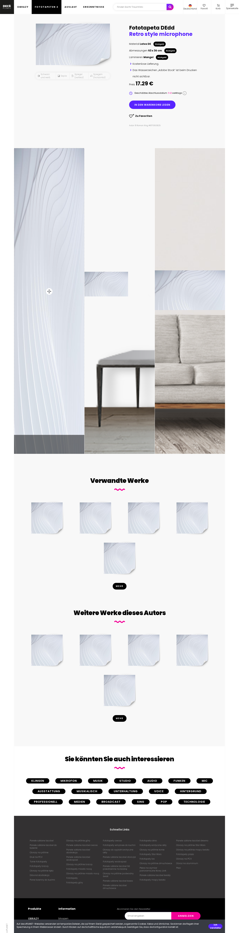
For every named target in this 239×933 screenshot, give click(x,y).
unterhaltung (126, 791)
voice (159, 791)
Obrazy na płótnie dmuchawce (156, 863)
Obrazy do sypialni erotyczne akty (118, 851)
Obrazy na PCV (184, 858)
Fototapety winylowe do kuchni (119, 845)
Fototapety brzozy (39, 866)
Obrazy (23, 6)
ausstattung (49, 791)
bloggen (63, 918)
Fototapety (72, 878)
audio (152, 781)
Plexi (178, 867)
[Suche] (170, 7)
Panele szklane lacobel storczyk (119, 857)
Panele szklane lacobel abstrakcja (78, 851)
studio (125, 781)
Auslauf (71, 6)
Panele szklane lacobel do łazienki (43, 846)
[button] (190, 7)
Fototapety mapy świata (152, 879)
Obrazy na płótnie (39, 852)
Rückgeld (159, 44)
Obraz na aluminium (187, 863)
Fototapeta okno (148, 840)
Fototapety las (147, 858)
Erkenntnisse (93, 6)
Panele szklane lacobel (42, 840)
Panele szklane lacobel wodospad (78, 858)
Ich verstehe (215, 926)
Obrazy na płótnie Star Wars (190, 845)
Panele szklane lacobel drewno (192, 840)
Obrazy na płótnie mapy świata (192, 849)
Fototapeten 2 (46, 6)
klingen (37, 781)
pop (164, 802)
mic (205, 781)
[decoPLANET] (7, 7)
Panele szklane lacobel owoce (82, 845)
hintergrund (190, 791)
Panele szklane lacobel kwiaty (155, 875)
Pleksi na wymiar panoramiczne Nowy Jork (153, 869)
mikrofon (69, 781)
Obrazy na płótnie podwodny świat (118, 875)
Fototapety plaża (185, 854)
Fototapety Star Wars (150, 854)
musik (98, 781)
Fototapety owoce (112, 840)
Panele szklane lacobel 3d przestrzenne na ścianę (116, 867)
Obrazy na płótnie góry (78, 840)
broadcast (111, 802)
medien (79, 802)
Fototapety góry (74, 882)
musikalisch (87, 791)
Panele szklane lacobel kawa (118, 880)
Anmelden (186, 916)
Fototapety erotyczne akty (153, 845)
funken (179, 781)
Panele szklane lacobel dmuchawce (115, 887)
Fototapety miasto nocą (79, 868)
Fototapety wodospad (114, 861)
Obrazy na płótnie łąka (41, 870)
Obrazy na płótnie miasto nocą (82, 873)
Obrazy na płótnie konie (152, 849)
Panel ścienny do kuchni (42, 879)
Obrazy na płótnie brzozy (79, 864)
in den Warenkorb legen (152, 105)
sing (140, 802)
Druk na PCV (36, 857)
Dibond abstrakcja (39, 875)
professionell (46, 802)
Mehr (119, 586)
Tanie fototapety (38, 861)
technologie (194, 802)
